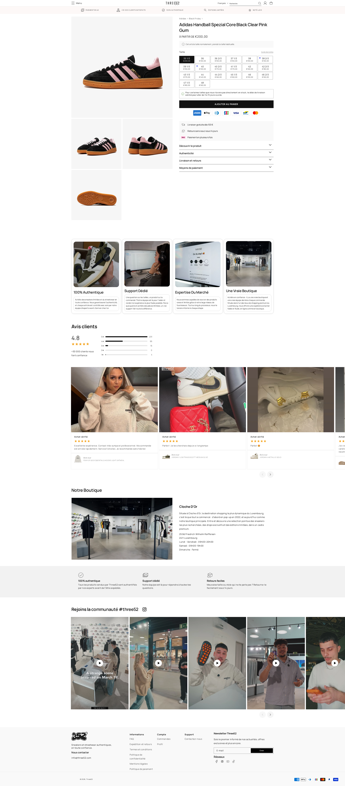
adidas (182, 18)
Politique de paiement (141, 769)
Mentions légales (139, 763)
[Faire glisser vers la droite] (270, 474)
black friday (195, 18)
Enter (262, 751)
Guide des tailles (267, 52)
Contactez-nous (193, 738)
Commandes (163, 738)
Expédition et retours (141, 744)
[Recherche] (259, 3)
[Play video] (100, 663)
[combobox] (245, 3)
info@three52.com (81, 757)
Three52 (89, 779)
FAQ (132, 738)
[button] (77, 3)
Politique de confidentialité (137, 756)
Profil (160, 744)
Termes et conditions (141, 749)
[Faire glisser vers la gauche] (262, 474)
